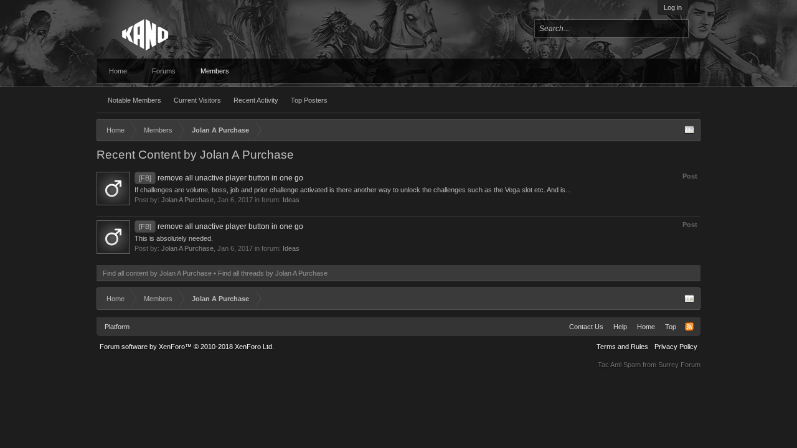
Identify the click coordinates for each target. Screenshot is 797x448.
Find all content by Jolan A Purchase (157, 273)
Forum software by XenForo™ (187, 346)
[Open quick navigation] (689, 130)
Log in (673, 7)
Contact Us (586, 326)
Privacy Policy (675, 346)
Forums (164, 71)
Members (214, 71)
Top (670, 326)
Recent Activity (255, 100)
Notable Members (134, 100)
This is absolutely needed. (173, 238)
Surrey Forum (679, 364)
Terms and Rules (622, 346)
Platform (117, 326)
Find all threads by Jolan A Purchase (273, 273)
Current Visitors (197, 100)
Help (620, 326)
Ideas (291, 199)
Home (118, 71)
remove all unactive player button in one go (221, 178)
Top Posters (309, 100)
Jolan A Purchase (187, 199)
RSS (689, 327)
